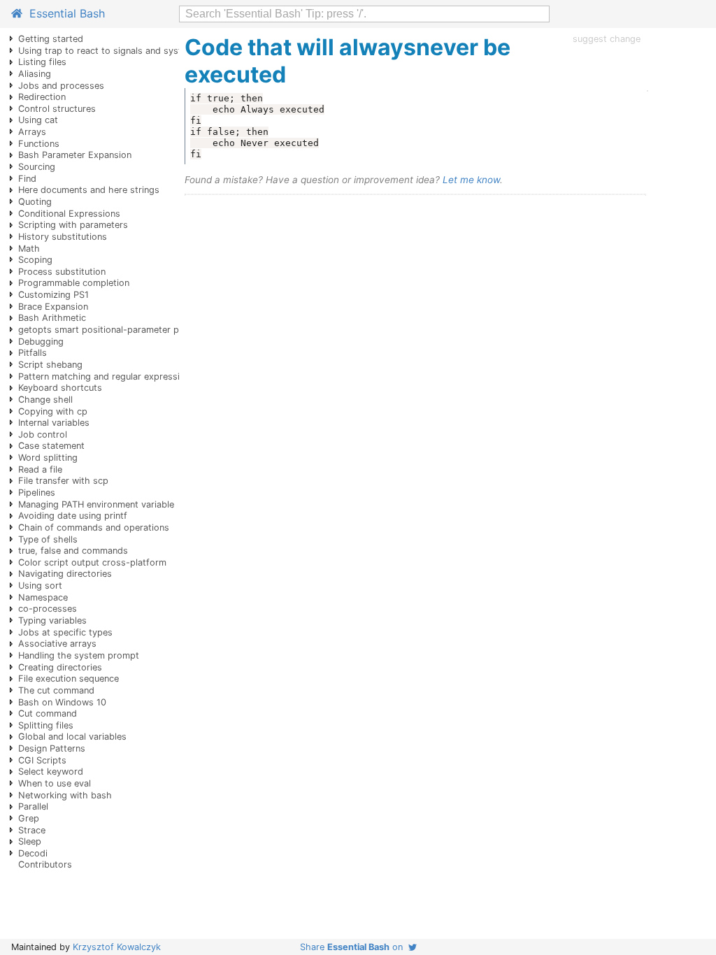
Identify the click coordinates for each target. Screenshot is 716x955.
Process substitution (62, 271)
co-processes (47, 608)
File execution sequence (68, 678)
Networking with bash (65, 795)
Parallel (33, 806)
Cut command (47, 713)
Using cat (38, 120)
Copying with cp (52, 411)
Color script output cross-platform (92, 562)
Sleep (29, 841)
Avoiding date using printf (72, 515)
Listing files (42, 62)
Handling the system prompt (78, 655)
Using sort (40, 585)
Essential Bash (63, 13)
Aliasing (34, 74)
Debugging (41, 341)
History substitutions (62, 236)
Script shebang (50, 364)
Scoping (35, 259)
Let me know (471, 179)
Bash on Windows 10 (62, 702)
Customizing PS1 (53, 294)
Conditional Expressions (69, 213)
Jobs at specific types (65, 632)
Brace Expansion (53, 306)
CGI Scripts (42, 760)
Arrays (32, 132)
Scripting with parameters (73, 225)
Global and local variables (72, 736)
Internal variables (54, 422)
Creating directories (60, 667)
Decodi (33, 853)
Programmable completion (73, 283)
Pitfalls (32, 352)
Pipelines (36, 492)
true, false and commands (73, 550)
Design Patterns (51, 748)
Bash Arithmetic (52, 318)
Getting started (50, 39)
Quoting (35, 201)
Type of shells (48, 539)
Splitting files (45, 725)
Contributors (45, 864)
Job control (42, 434)
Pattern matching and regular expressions (106, 376)
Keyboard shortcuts (60, 387)
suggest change (606, 39)
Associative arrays (57, 643)
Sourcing (36, 166)
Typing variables (52, 620)
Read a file (40, 469)
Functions (38, 143)
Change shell (45, 399)
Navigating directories (65, 573)
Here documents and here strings (88, 190)
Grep (28, 818)
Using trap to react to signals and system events (121, 50)
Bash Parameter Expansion (74, 155)
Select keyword (50, 771)
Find (27, 178)
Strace (31, 830)
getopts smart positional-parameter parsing (111, 329)
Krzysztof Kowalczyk (117, 947)
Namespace (43, 597)
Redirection (42, 97)
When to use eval (54, 783)
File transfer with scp (63, 480)
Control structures (57, 108)
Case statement (51, 445)
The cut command (56, 690)
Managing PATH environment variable (96, 504)
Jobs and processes (61, 85)
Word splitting (48, 457)
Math (29, 248)
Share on (354, 947)
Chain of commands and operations (93, 527)
